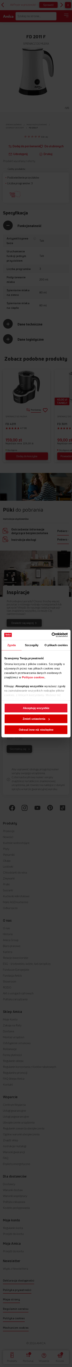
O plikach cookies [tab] (56, 645)
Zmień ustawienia (34, 718)
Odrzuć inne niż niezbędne (36, 729)
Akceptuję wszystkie (36, 708)
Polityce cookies (33, 677)
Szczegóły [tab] (31, 645)
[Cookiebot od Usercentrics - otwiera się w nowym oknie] (52, 634)
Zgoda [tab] (11, 645)
